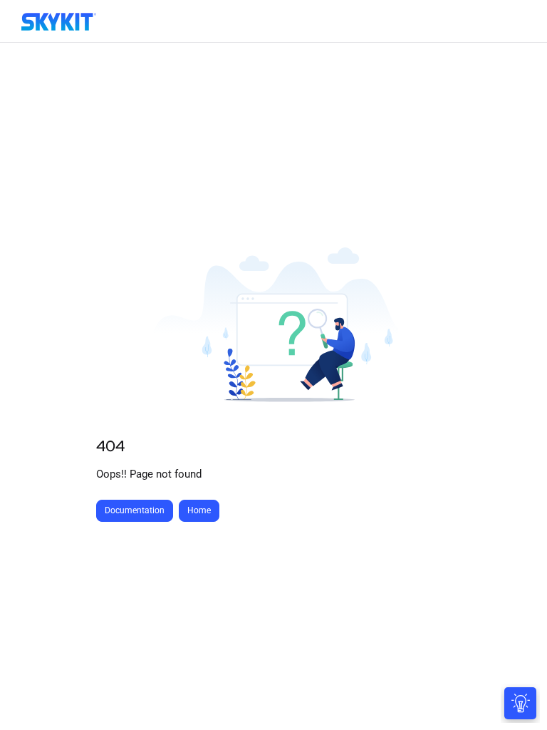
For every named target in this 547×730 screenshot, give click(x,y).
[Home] (58, 22)
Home (199, 510)
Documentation (135, 510)
